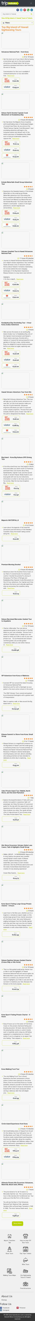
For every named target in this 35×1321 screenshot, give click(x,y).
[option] (11, 80)
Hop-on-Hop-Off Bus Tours (25, 1241)
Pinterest (22, 1308)
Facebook (6, 1308)
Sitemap (4, 1300)
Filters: (7, 23)
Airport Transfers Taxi (9, 1241)
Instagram (6, 1310)
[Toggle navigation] (31, 3)
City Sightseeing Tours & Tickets (25, 1276)
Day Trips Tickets (25, 1253)
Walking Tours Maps (9, 1275)
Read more (10, 75)
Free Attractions (25, 1288)
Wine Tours (25, 1264)
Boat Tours (9, 1253)
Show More (18, 1223)
